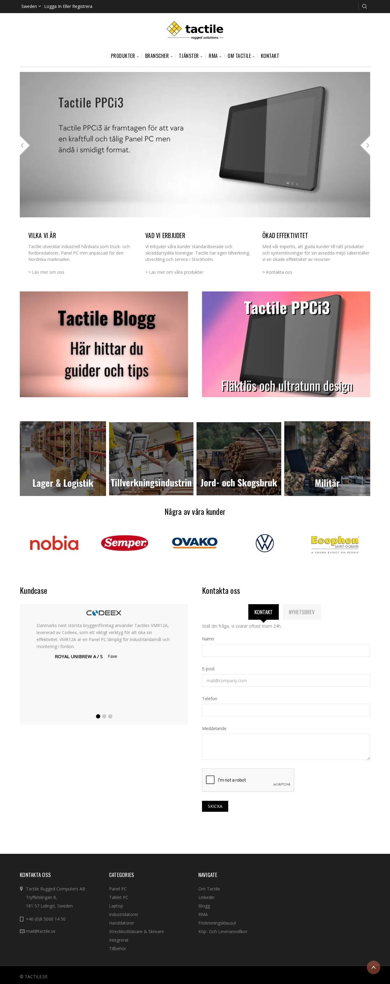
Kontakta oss (279, 272)
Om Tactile (209, 889)
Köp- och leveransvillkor (222, 931)
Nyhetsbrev (302, 612)
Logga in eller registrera (68, 6)
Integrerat (119, 940)
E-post (208, 669)
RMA (203, 914)
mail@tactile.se (40, 931)
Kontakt (270, 55)
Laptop (116, 906)
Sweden (29, 6)
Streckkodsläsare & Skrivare (136, 931)
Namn (208, 639)
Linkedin (206, 897)
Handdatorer (121, 923)
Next (365, 145)
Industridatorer (123, 914)
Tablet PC (118, 897)
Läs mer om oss (48, 272)
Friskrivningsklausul (217, 923)
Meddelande (214, 728)
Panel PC (118, 889)
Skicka (215, 806)
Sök (364, 6)
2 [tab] (104, 717)
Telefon (209, 698)
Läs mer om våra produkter (176, 272)
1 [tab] (98, 717)
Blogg (204, 906)
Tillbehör (117, 948)
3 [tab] (110, 717)
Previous (25, 145)
